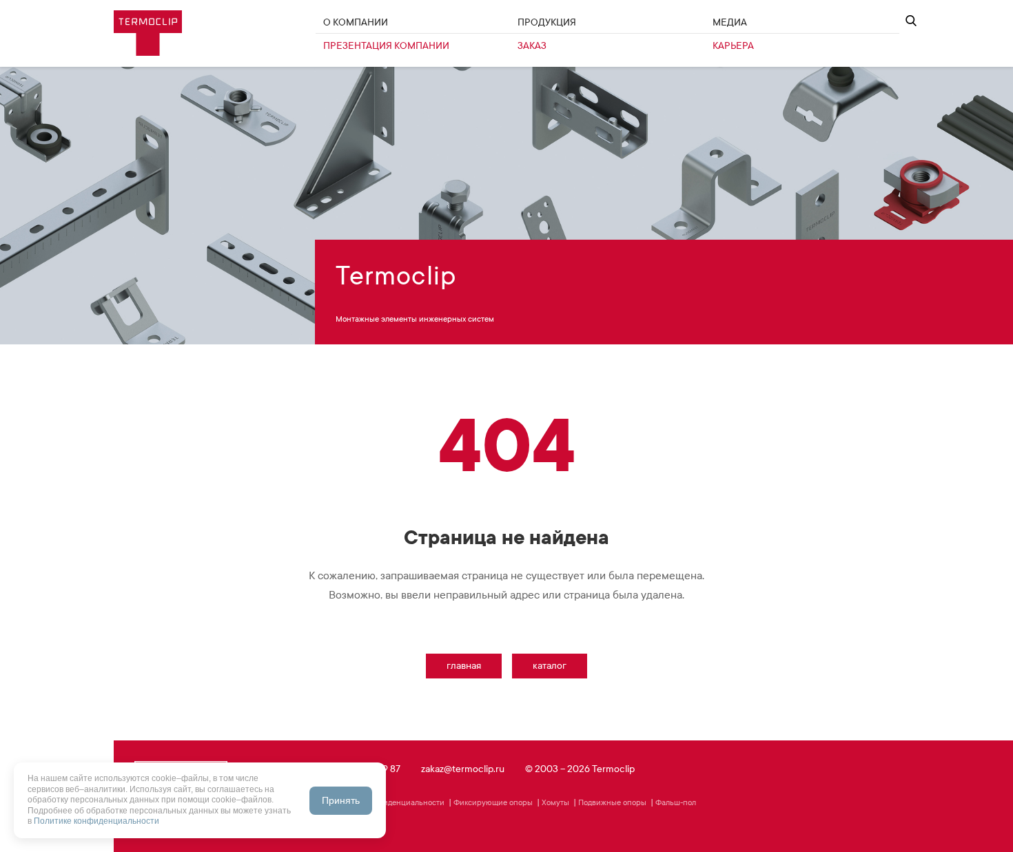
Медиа (730, 22)
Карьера (733, 46)
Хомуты (555, 802)
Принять (341, 800)
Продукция (547, 22)
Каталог (549, 666)
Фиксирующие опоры (493, 802)
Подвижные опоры (612, 802)
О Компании (355, 22)
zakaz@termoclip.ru (462, 769)
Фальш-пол (675, 802)
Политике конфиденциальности (96, 821)
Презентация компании (386, 46)
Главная (464, 666)
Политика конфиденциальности (386, 802)
